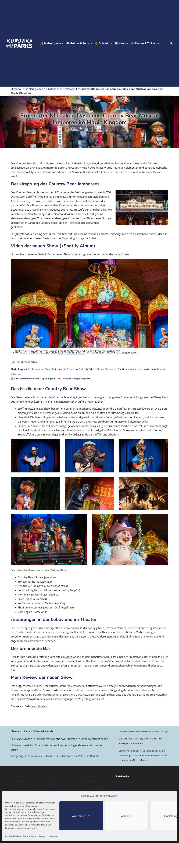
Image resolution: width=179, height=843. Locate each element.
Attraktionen (90, 129)
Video (69, 656)
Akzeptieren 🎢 (81, 816)
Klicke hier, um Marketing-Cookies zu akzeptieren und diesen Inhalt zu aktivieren (67, 351)
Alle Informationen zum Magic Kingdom (35, 378)
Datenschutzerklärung (34, 836)
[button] (51, 43)
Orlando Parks (19, 89)
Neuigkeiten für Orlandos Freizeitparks (52, 89)
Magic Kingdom (93, 163)
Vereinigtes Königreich (92, 788)
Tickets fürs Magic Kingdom (75, 378)
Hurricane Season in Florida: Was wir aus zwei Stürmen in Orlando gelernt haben (59, 739)
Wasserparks (52, 785)
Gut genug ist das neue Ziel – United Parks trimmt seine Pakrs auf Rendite (55, 756)
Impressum (52, 836)
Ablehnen (127, 816)
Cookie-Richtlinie (13, 836)
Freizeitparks (52, 781)
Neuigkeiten (106, 129)
